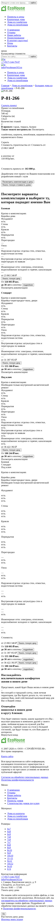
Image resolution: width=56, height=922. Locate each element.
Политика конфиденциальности (17, 780)
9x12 (9, 861)
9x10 (9, 866)
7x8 (9, 837)
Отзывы (11, 32)
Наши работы (14, 35)
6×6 (9, 869)
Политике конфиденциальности (19, 908)
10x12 (10, 863)
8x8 (9, 845)
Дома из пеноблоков (17, 24)
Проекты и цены (15, 16)
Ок (3, 914)
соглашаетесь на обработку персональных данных (26, 900)
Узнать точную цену (11, 278)
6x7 (9, 829)
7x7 (9, 842)
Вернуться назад (9, 735)
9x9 (9, 853)
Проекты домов (15, 800)
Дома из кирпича (16, 813)
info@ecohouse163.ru (11, 67)
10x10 (10, 855)
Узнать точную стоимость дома (16, 185)
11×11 (10, 858)
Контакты (12, 46)
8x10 (9, 850)
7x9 (9, 839)
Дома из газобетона (17, 22)
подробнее (28, 285)
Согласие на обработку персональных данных (24, 777)
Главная (5, 85)
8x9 (9, 847)
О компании (13, 30)
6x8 (9, 831)
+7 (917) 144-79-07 (10, 62)
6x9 (9, 834)
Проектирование (15, 38)
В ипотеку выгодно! (17, 40)
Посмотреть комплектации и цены (17, 182)
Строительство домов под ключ (23, 803)
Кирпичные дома (16, 19)
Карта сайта (7, 756)
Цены (10, 43)
